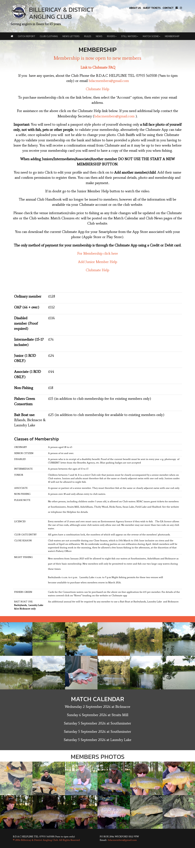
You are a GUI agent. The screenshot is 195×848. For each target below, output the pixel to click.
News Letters (71, 36)
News (99, 36)
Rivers (111, 36)
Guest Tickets (152, 8)
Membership (172, 36)
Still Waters (129, 36)
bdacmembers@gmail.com (109, 80)
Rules (87, 36)
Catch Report (26, 36)
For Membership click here (97, 253)
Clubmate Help (97, 89)
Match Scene (151, 36)
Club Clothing (49, 36)
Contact (168, 8)
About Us (135, 8)
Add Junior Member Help (97, 262)
